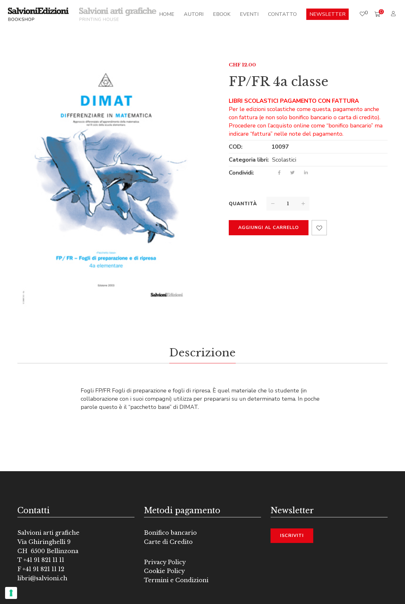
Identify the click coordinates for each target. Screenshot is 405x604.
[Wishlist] (362, 14)
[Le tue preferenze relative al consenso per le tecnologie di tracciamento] (11, 593)
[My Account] (394, 13)
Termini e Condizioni (176, 580)
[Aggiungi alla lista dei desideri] (319, 227)
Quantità (243, 203)
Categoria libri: (249, 159)
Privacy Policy (165, 562)
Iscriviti (292, 536)
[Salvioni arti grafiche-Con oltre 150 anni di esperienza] (117, 13)
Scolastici (284, 159)
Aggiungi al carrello (268, 228)
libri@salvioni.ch (42, 578)
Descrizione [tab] (202, 352)
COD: (235, 147)
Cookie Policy (164, 571)
